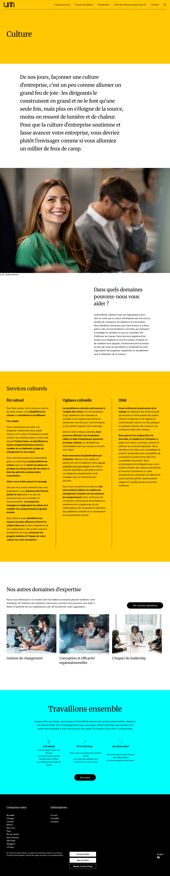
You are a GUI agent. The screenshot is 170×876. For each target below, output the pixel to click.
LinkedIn (158, 857)
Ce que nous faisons (84, 4)
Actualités (55, 818)
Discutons (85, 777)
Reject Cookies (83, 860)
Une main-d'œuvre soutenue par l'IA (130, 4)
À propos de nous (62, 4)
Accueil (54, 815)
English (160, 854)
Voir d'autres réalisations (145, 605)
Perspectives (103, 4)
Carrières (155, 4)
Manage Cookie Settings (83, 866)
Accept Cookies (82, 854)
